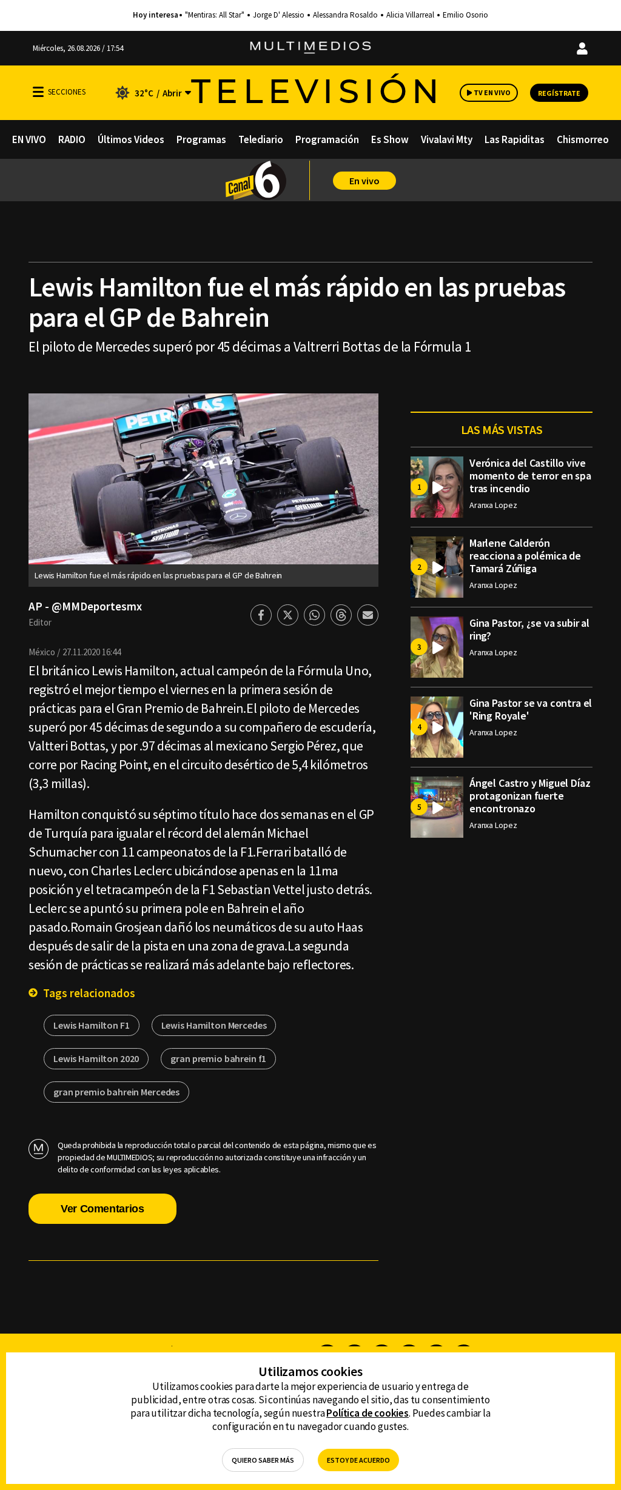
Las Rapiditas (515, 139)
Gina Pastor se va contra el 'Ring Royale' (530, 709)
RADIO (72, 139)
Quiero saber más (263, 1460)
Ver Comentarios (102, 1209)
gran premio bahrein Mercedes (116, 1092)
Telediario (260, 139)
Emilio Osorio (465, 15)
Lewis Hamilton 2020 (96, 1058)
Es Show (390, 139)
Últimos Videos (131, 139)
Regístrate (559, 93)
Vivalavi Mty (446, 139)
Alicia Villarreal (410, 15)
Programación (327, 139)
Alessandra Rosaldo (345, 15)
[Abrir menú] (38, 91)
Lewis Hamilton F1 (91, 1025)
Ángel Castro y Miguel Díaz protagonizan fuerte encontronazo (529, 795)
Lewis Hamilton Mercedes (214, 1025)
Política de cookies (367, 1413)
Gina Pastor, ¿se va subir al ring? (529, 629)
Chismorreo (583, 139)
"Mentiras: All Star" (214, 15)
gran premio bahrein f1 (218, 1058)
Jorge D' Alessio (278, 15)
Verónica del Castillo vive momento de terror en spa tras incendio (530, 475)
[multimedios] (310, 48)
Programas (201, 139)
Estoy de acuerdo (358, 1460)
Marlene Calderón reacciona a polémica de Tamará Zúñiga (525, 555)
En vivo (364, 181)
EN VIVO (29, 139)
